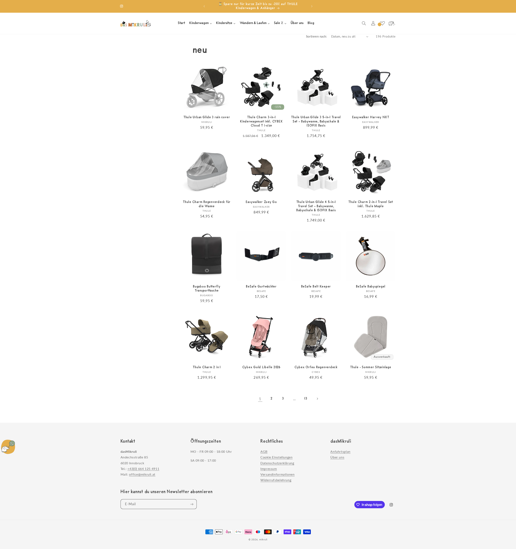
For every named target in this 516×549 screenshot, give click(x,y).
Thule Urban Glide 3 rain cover (206, 117)
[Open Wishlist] (382, 23)
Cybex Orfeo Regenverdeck (316, 367)
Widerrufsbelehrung (275, 480)
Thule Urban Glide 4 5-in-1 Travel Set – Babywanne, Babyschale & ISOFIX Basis (316, 206)
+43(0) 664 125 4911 (143, 469)
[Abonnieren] (191, 504)
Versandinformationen (277, 474)
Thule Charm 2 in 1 (207, 367)
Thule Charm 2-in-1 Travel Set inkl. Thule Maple (370, 204)
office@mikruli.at (142, 474)
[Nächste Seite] (317, 398)
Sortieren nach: (316, 36)
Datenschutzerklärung (277, 463)
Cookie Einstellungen (276, 457)
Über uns (337, 457)
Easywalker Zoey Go (261, 202)
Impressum (268, 469)
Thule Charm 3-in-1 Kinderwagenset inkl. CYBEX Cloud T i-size (261, 121)
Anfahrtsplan (340, 451)
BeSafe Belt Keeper (316, 286)
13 (305, 398)
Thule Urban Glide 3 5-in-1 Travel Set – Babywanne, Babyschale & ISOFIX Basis (316, 121)
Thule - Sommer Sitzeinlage (370, 367)
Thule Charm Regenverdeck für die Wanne (207, 204)
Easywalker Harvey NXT (370, 117)
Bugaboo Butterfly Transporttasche (207, 288)
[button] (363, 23)
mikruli (263, 539)
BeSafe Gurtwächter (261, 286)
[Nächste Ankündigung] (311, 6)
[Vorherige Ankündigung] (204, 6)
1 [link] (260, 398)
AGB (263, 451)
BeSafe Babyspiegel (371, 286)
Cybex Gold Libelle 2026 (261, 367)
